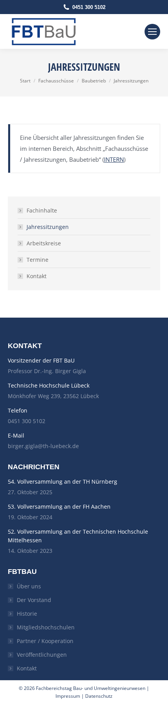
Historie (27, 613)
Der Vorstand (34, 600)
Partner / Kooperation (45, 641)
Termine (37, 259)
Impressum (67, 696)
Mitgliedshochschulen (46, 627)
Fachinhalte (42, 210)
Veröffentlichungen (42, 654)
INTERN (114, 159)
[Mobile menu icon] (152, 31)
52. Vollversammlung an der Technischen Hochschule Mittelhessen (78, 536)
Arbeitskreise (44, 243)
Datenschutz (99, 696)
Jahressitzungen (48, 226)
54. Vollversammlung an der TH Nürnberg (62, 481)
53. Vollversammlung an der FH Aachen (59, 506)
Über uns (29, 586)
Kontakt (36, 276)
